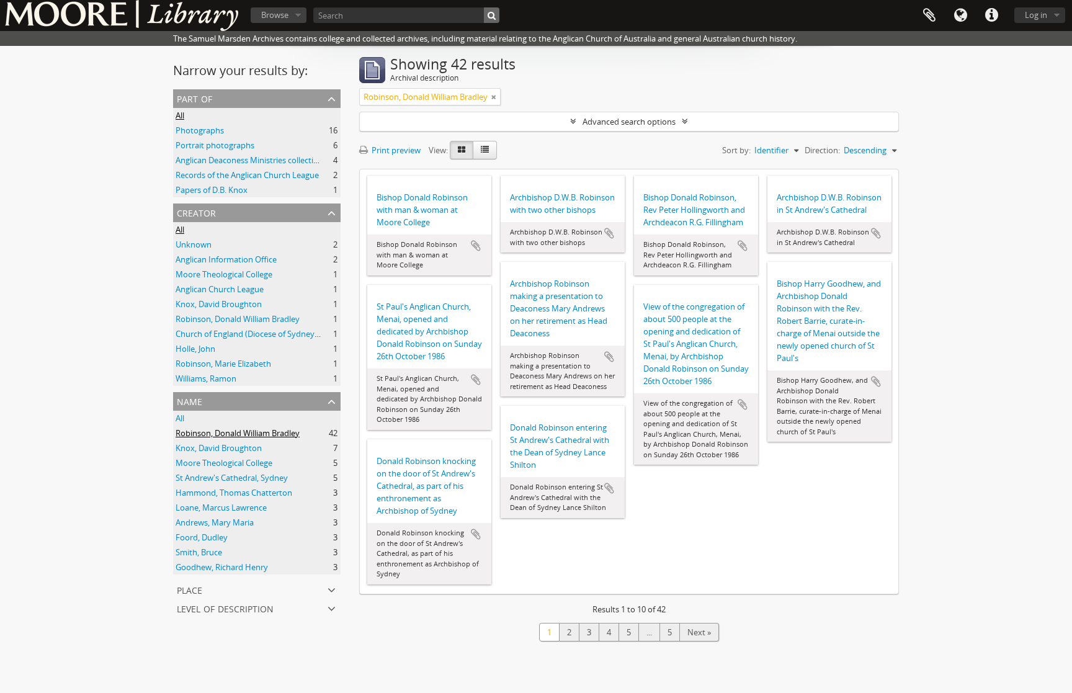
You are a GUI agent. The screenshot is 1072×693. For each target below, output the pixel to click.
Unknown (194, 244)
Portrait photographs (215, 145)
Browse (274, 14)
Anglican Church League (220, 289)
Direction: (822, 150)
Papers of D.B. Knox (212, 189)
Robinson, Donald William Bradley (238, 318)
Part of (194, 97)
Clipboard (929, 15)
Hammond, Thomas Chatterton (234, 492)
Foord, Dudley (202, 537)
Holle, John (195, 348)
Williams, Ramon (206, 378)
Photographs (200, 130)
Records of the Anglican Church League (247, 175)
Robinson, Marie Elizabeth (223, 363)
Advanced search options (629, 121)
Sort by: (736, 150)
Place (189, 589)
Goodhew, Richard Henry (222, 567)
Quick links (991, 15)
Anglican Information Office (226, 259)
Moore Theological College (224, 274)
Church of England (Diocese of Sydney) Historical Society (279, 333)
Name (189, 400)
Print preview (395, 150)
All (180, 115)
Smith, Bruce (199, 552)
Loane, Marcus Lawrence (221, 507)
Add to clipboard (476, 245)
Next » (699, 632)
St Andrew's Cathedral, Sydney (232, 477)
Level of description (225, 607)
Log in (1036, 14)
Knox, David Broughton (219, 304)
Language (960, 15)
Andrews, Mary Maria (215, 522)
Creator (196, 211)
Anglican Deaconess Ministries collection (249, 160)
